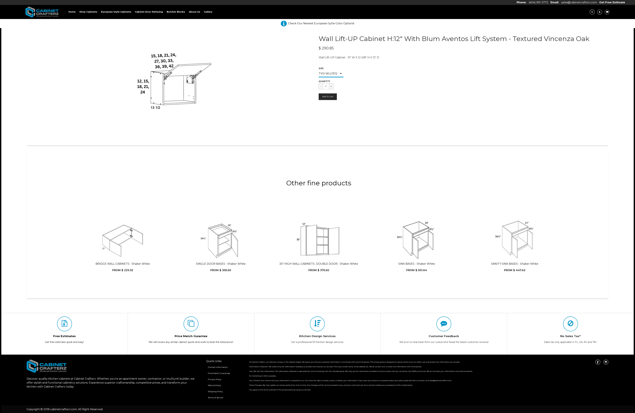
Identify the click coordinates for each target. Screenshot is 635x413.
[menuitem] (72, 12)
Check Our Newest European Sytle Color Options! (321, 23)
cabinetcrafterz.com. (63, 409)
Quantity (324, 81)
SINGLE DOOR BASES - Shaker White (221, 263)
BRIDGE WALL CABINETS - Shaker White (123, 263)
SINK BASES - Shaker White (416, 263)
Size (321, 68)
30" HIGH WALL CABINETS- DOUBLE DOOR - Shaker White (318, 263)
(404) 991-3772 (538, 2)
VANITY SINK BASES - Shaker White (514, 263)
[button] (328, 96)
